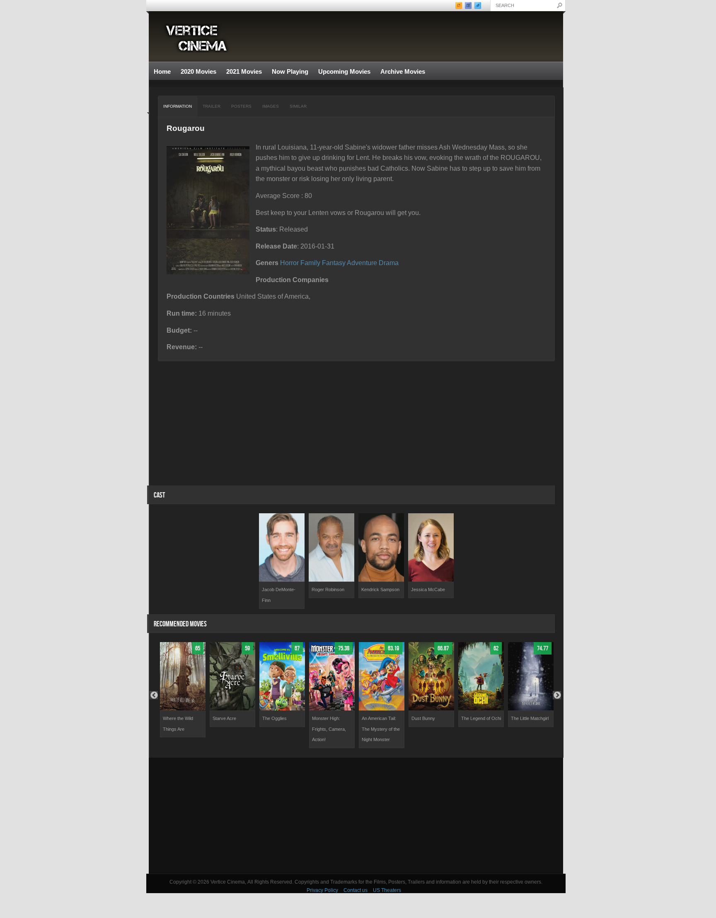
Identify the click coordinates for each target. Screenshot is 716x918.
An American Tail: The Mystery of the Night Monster (381, 729)
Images (270, 106)
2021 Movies (244, 71)
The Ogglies (274, 718)
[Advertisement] (356, 816)
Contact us (355, 890)
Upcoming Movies (344, 71)
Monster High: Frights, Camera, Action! (329, 729)
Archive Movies (400, 72)
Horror (289, 262)
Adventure (362, 262)
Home (162, 71)
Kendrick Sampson (380, 589)
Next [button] (557, 695)
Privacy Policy (322, 890)
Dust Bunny (423, 718)
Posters (241, 106)
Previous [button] (154, 695)
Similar (298, 106)
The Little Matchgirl (530, 718)
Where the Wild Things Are (178, 724)
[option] (282, 561)
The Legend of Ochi (481, 718)
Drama (389, 262)
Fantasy (334, 262)
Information (177, 106)
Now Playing (290, 71)
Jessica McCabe (428, 589)
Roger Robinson (328, 589)
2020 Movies (198, 71)
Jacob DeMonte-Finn (278, 595)
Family (310, 262)
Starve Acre (224, 718)
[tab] (177, 106)
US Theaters (387, 890)
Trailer (211, 106)
